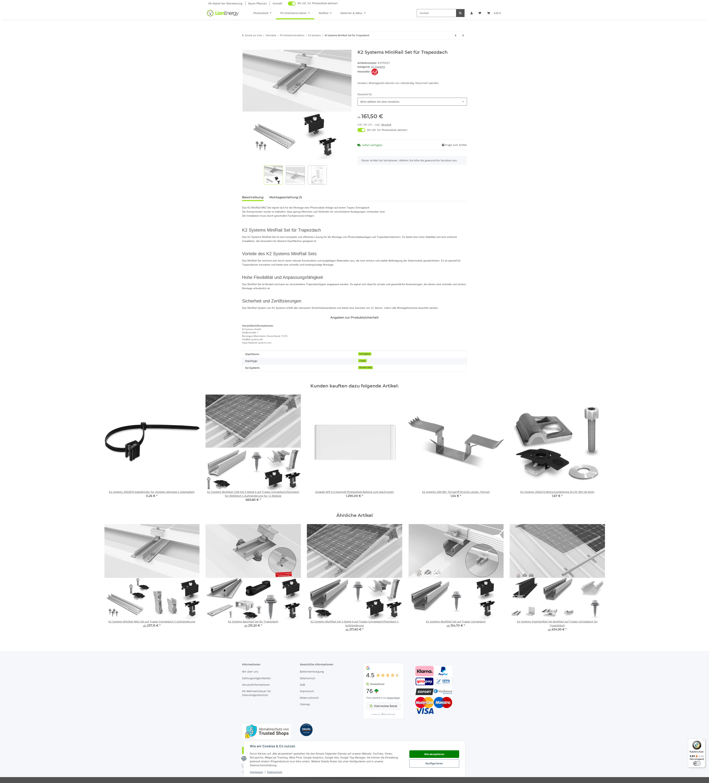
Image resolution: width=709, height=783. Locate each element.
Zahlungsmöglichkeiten (256, 678)
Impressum (256, 772)
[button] (471, 13)
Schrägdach (364, 354)
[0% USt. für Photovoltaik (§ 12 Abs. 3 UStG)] (292, 3)
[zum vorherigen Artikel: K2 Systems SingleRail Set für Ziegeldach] (455, 35)
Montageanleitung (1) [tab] (285, 197)
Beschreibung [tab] (252, 197)
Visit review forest (385, 706)
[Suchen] (460, 13)
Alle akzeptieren (434, 754)
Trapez (362, 360)
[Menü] (703, 741)
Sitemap (305, 704)
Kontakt (277, 3)
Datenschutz (274, 772)
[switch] (697, 763)
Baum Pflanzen (257, 3)
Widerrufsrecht (309, 698)
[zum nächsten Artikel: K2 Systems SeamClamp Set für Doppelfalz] (463, 35)
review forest (393, 698)
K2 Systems (378, 67)
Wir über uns (250, 671)
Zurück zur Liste (253, 35)
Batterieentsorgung (312, 671)
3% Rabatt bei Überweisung (225, 3)
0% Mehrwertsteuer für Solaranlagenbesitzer (256, 693)
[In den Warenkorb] (245, 48)
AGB (302, 684)
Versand (386, 124)
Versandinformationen (256, 684)
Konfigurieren (434, 763)
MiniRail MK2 (365, 367)
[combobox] (412, 102)
